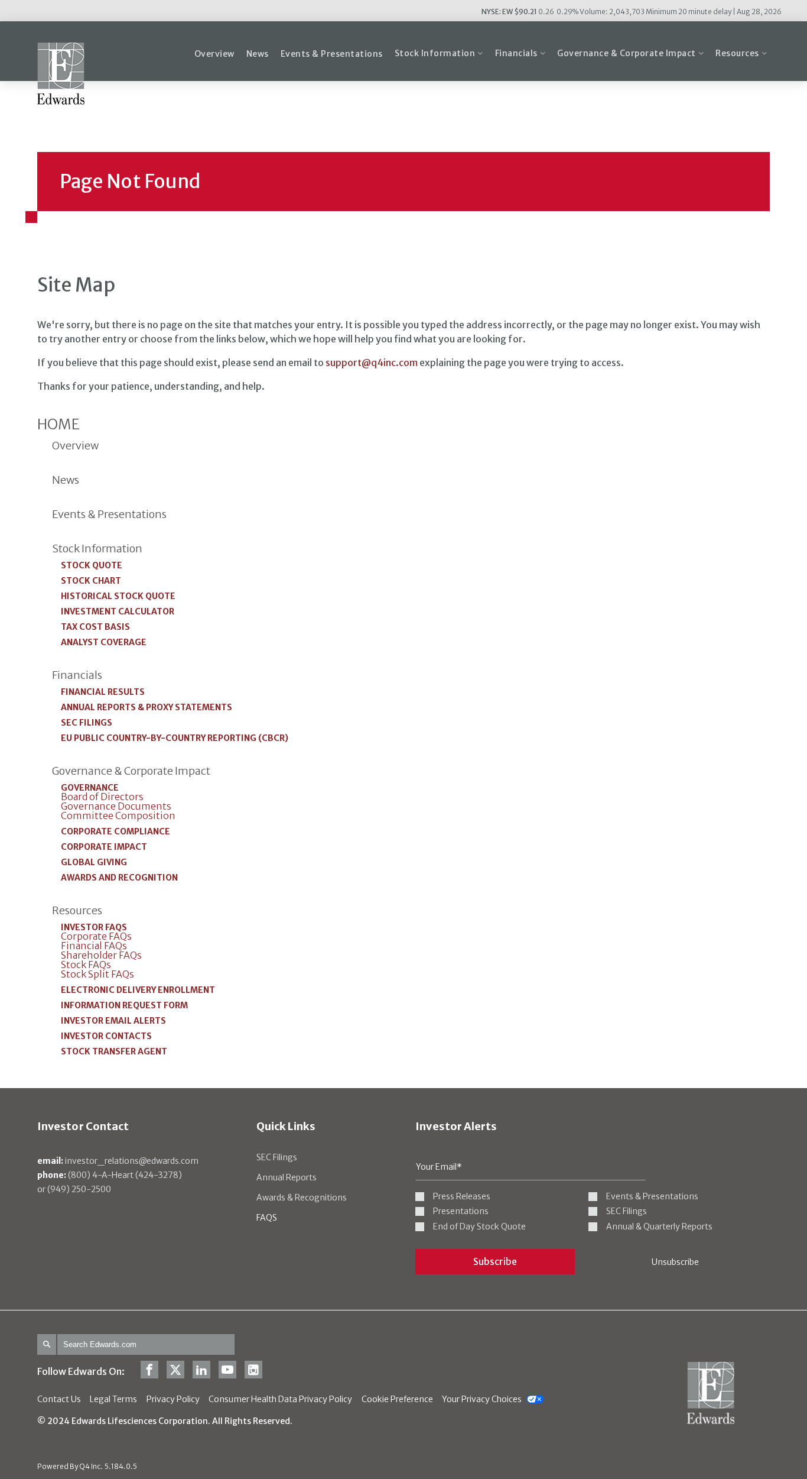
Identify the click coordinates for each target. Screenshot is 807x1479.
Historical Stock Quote (118, 596)
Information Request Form (124, 1005)
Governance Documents (116, 806)
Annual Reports (286, 1177)
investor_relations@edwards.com (118, 1161)
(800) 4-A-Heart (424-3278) (109, 1175)
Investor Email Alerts (113, 1021)
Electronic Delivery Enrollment (138, 990)
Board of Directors (102, 796)
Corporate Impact (104, 847)
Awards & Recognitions (301, 1197)
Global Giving (94, 862)
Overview (75, 446)
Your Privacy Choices (482, 1399)
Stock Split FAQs (97, 974)
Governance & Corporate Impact (131, 771)
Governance (90, 788)
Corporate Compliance (115, 831)
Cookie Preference (397, 1399)
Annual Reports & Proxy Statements (146, 707)
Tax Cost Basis (95, 627)
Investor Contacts (106, 1036)
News (65, 480)
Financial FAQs (94, 945)
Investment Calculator (117, 611)
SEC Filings (86, 723)
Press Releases (461, 1196)
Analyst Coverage (104, 642)
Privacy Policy (173, 1399)
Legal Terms (113, 1399)
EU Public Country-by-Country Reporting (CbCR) (174, 738)
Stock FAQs (86, 964)
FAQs (266, 1217)
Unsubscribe (675, 1262)
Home (58, 425)
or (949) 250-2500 (74, 1189)
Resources (77, 910)
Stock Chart (91, 581)
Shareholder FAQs (101, 955)
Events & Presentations (109, 514)
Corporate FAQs (96, 936)
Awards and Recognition (119, 877)
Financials (77, 675)
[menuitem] (214, 54)
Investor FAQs (94, 927)
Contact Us (59, 1399)
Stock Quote (91, 565)
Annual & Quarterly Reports (659, 1226)
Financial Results (103, 692)
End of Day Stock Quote (479, 1226)
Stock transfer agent (114, 1051)
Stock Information (97, 548)
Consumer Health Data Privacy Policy (280, 1399)
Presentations (461, 1211)
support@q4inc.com (372, 362)
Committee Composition (118, 815)
